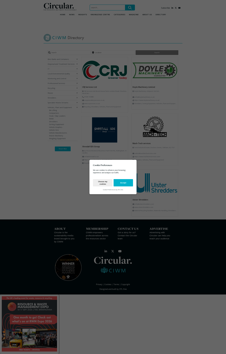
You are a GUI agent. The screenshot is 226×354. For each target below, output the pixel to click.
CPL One (120, 190)
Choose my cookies (102, 182)
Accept (123, 183)
